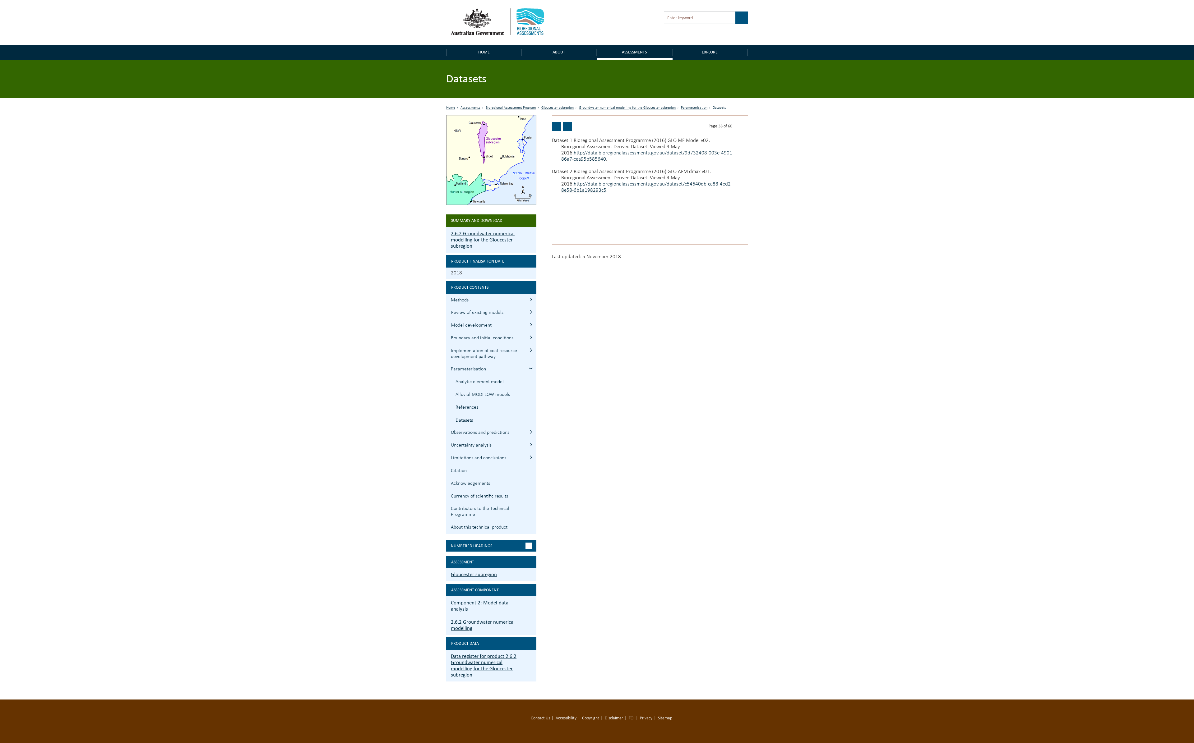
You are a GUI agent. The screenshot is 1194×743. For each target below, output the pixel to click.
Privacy (646, 718)
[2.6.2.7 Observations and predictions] (567, 126)
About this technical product (479, 527)
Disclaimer (614, 718)
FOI (631, 718)
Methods (460, 300)
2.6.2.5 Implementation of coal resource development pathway (530, 350)
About (559, 52)
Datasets (464, 420)
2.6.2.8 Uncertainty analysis (530, 444)
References (467, 407)
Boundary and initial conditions (482, 338)
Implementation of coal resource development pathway (484, 353)
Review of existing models (477, 312)
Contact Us (540, 718)
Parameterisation (694, 108)
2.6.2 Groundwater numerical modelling (483, 625)
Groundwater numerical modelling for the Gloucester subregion (627, 108)
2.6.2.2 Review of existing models (530, 311)
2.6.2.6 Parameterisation (530, 368)
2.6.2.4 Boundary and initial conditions (530, 337)
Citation (459, 470)
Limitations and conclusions (478, 458)
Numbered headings (471, 545)
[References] (556, 126)
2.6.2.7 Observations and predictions (530, 431)
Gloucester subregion (557, 108)
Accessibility (566, 718)
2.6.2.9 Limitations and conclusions (530, 457)
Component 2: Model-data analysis (479, 605)
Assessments (634, 52)
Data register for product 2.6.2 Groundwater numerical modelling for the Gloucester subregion (483, 665)
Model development (471, 325)
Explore (710, 52)
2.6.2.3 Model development (530, 324)
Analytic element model (480, 381)
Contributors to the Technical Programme (480, 511)
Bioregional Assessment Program (511, 108)
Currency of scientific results (479, 496)
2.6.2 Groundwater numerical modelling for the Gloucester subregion (483, 239)
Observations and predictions (480, 432)
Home (484, 52)
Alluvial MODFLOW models (483, 394)
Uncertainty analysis (471, 445)
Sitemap (665, 718)
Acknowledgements (470, 483)
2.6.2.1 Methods (530, 299)
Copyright (590, 718)
